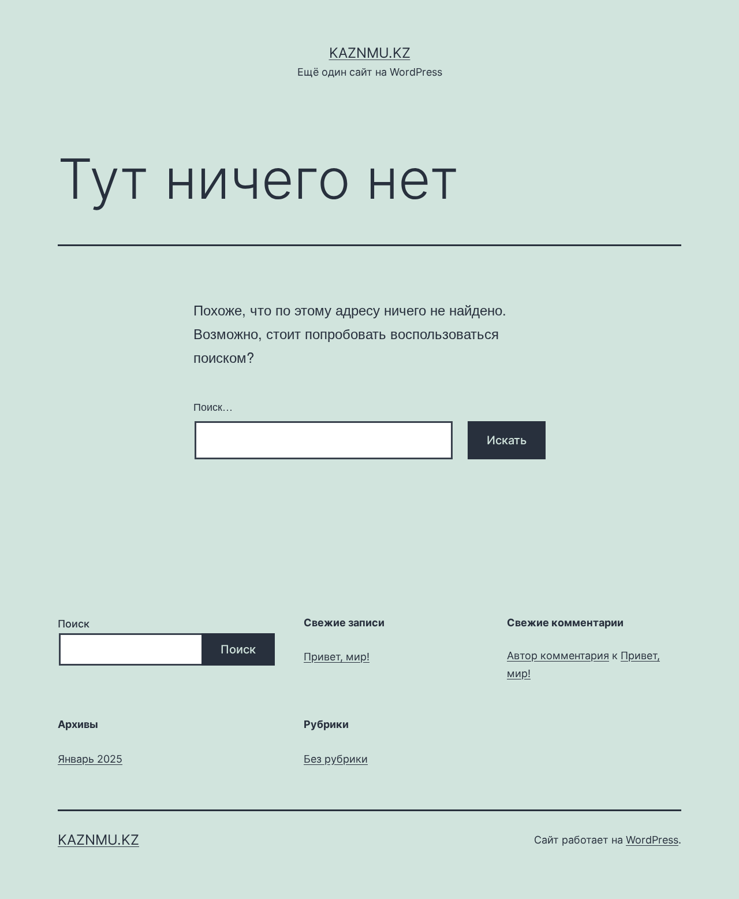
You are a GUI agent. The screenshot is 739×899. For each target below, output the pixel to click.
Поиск (73, 624)
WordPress (652, 840)
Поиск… (213, 406)
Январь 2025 (90, 759)
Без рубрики (336, 759)
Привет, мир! (337, 657)
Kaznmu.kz (369, 52)
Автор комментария (558, 655)
